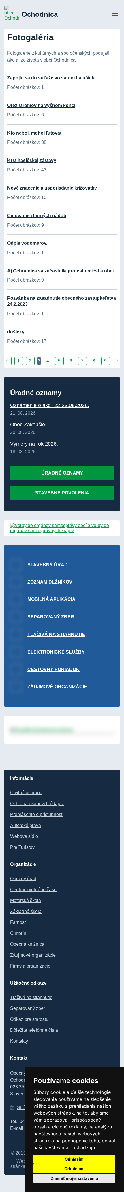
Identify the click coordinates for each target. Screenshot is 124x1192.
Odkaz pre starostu (29, 1019)
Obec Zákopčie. (28, 424)
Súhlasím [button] (74, 1159)
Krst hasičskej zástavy (31, 160)
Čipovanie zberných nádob (36, 215)
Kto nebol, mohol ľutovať (34, 133)
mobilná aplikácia (51, 599)
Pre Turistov (22, 847)
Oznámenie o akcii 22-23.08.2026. (49, 405)
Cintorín (18, 933)
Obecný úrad (23, 878)
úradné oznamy (62, 473)
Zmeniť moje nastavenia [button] (74, 1178)
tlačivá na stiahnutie (56, 634)
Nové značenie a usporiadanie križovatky (52, 188)
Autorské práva (25, 825)
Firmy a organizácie (30, 966)
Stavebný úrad (47, 564)
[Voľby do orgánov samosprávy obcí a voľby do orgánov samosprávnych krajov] (62, 530)
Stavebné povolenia (62, 492)
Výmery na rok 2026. (34, 444)
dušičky (16, 331)
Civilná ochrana (26, 792)
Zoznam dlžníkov (49, 582)
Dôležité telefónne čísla (34, 1030)
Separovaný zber (27, 1008)
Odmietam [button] (74, 1168)
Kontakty (19, 1041)
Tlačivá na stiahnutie (31, 997)
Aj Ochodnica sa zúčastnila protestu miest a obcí (60, 270)
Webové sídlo (24, 836)
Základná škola (26, 911)
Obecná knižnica (27, 944)
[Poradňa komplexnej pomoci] (62, 729)
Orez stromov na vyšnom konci (41, 105)
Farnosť (18, 922)
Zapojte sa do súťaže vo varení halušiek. (51, 77)
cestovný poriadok (53, 669)
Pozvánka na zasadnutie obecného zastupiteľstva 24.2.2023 (61, 301)
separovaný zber (50, 616)
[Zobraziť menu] (115, 15)
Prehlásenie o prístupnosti (36, 814)
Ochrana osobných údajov (37, 803)
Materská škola (25, 900)
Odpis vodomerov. (27, 243)
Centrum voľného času (33, 889)
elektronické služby (56, 652)
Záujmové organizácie (57, 686)
